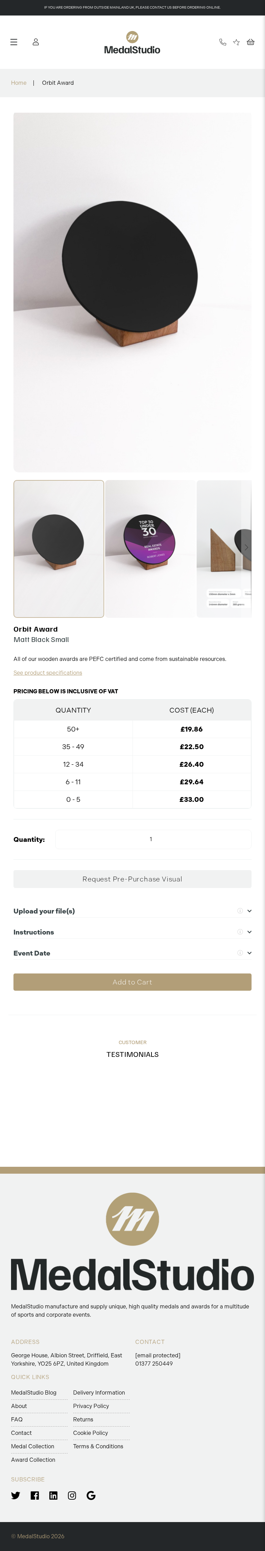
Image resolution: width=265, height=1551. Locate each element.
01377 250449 (154, 1363)
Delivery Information (99, 1392)
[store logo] (132, 42)
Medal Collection (32, 1446)
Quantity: (29, 839)
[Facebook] (35, 1495)
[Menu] (16, 42)
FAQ (17, 1419)
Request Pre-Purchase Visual (132, 879)
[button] (150, 549)
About (19, 1406)
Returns (83, 1419)
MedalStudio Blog (34, 1392)
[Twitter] (15, 1495)
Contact (21, 1433)
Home (19, 83)
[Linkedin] (53, 1495)
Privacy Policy (91, 1406)
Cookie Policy (90, 1433)
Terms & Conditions (98, 1446)
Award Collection (33, 1460)
